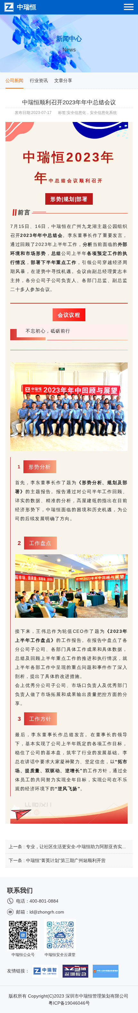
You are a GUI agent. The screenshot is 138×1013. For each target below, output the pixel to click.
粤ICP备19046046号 (69, 1003)
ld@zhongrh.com (47, 912)
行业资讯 (39, 80)
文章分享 (63, 80)
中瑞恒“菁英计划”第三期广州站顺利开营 (66, 860)
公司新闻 (14, 80)
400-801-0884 (44, 901)
